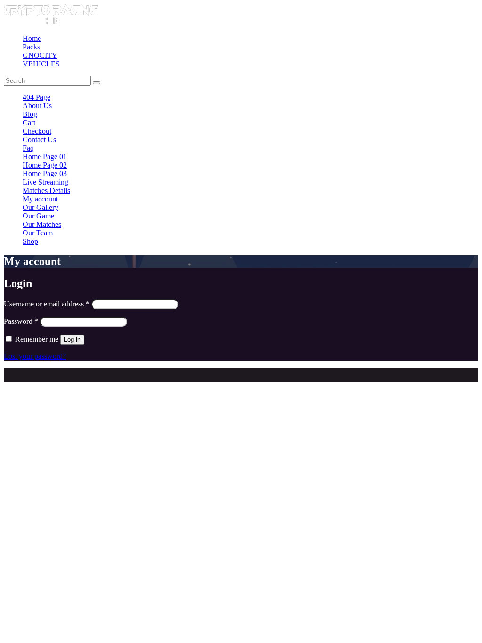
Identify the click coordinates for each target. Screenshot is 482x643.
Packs (31, 47)
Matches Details (46, 190)
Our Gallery (40, 207)
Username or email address (46, 304)
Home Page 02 (45, 165)
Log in (72, 339)
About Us (37, 106)
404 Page (36, 97)
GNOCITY (40, 55)
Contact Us (39, 140)
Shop (30, 241)
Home (32, 38)
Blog (30, 114)
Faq (28, 148)
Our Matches (42, 224)
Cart (29, 123)
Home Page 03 (45, 173)
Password (21, 321)
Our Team (38, 233)
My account (40, 199)
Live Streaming (45, 182)
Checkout (37, 131)
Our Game (38, 216)
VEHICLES (41, 64)
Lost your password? (35, 356)
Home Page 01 (45, 157)
